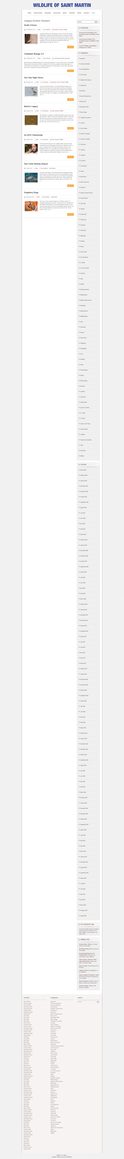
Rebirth (82, 375)
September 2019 (84, 502)
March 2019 (83, 534)
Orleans (82, 332)
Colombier (82, 155)
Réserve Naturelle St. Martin (86, 981)
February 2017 (83, 668)
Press (79, 13)
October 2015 (83, 754)
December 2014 (84, 808)
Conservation (57, 58)
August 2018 (83, 572)
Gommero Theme (56, 1157)
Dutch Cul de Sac (84, 182)
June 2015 (82, 776)
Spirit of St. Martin (84, 407)
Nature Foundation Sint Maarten (87, 975)
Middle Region (83, 294)
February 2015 (83, 797)
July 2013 (82, 883)
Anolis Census (30, 25)
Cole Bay (82, 149)
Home (29, 13)
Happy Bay (83, 235)
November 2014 (84, 813)
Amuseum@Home (84, 69)
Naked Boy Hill (84, 311)
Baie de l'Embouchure (85, 96)
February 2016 (83, 733)
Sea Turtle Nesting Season (36, 164)
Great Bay (82, 225)
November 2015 (84, 749)
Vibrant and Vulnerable (85, 440)
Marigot (82, 284)
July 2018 (82, 577)
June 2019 (82, 518)
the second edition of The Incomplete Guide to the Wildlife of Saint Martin (89, 34)
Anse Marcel (83, 74)
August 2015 (83, 765)
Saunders (82, 391)
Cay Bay (82, 123)
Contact (86, 13)
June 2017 (82, 647)
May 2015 (82, 781)
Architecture (83, 85)
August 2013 (83, 878)
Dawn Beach (83, 176)
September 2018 (84, 566)
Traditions (82, 434)
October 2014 (83, 819)
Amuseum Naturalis (85, 64)
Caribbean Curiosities (85, 117)
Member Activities (84, 289)
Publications (38, 13)
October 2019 (83, 496)
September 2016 (84, 695)
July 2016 (82, 706)
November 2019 (84, 491)
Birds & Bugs (83, 112)
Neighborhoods (84, 316)
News (58, 82)
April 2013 (82, 899)
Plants (81, 364)
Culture (82, 171)
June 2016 (82, 711)
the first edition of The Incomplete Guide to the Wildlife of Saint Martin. (89, 41)
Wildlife (65, 29)
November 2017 (84, 620)
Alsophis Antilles (83, 944)
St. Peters (82, 418)
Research (48, 13)
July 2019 (82, 513)
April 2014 (82, 846)
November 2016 (84, 684)
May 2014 (82, 840)
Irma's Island (83, 251)
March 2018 (83, 599)
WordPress (69, 1157)
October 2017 (83, 625)
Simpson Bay (83, 402)
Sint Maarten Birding (84, 948)
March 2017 (83, 663)
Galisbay (82, 209)
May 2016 (82, 717)
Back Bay (82, 90)
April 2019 (82, 529)
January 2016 (83, 738)
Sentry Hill (82, 397)
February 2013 (83, 910)
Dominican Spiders (83, 985)
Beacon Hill (83, 101)
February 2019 (83, 539)
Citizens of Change (85, 133)
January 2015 (83, 803)
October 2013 (83, 867)
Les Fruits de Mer (84, 268)
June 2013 (82, 889)
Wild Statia (83, 450)
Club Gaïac (83, 144)
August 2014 (83, 829)
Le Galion (82, 262)
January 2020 (83, 480)
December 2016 (84, 679)
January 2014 (83, 856)
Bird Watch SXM (84, 107)
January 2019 (83, 545)
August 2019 (83, 507)
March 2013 (83, 905)
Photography (83, 348)
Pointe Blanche (84, 370)
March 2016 (83, 727)
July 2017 (82, 642)
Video (81, 445)
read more (70, 47)
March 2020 (83, 470)
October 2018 (83, 561)
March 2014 (83, 851)
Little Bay (82, 273)
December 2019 (84, 486)
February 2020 (83, 475)
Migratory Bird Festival (85, 300)
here (84, 934)
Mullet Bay (83, 305)
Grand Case (83, 219)
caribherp (81, 970)
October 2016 (83, 690)
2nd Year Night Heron (33, 77)
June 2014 (82, 835)
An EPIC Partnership (33, 135)
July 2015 (82, 770)
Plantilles (82, 359)
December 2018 (84, 550)
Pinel (81, 354)
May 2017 (82, 652)
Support (72, 13)
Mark (39, 29)
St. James (82, 413)
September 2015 (84, 760)
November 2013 (84, 862)
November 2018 (84, 556)
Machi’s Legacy (31, 106)
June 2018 (82, 582)
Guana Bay (83, 230)
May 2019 (82, 523)
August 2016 (83, 701)
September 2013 (84, 872)
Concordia (82, 160)
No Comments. (47, 29)
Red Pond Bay (83, 380)
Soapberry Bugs (31, 192)
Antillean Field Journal (85, 80)
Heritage (82, 241)
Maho (81, 278)
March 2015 (83, 792)
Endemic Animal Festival (86, 192)
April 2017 (82, 658)
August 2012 (83, 915)
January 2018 (83, 609)
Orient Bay (83, 327)
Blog (93, 13)
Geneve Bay (83, 214)
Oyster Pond (83, 337)
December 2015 (84, 744)
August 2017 (83, 636)
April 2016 (82, 722)
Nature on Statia (83, 965)
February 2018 (83, 604)
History (82, 246)
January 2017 (83, 674)
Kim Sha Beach (84, 257)
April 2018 (82, 593)
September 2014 (84, 824)
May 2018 (82, 588)
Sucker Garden (84, 429)
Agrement (82, 58)
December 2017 (84, 615)
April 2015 (82, 786)
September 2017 (84, 631)
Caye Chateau (83, 128)
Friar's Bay (83, 203)
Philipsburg (83, 343)
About (65, 13)
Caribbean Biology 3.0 (34, 54)
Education (56, 13)
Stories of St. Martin (85, 423)
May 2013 (82, 894)
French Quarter (84, 198)
